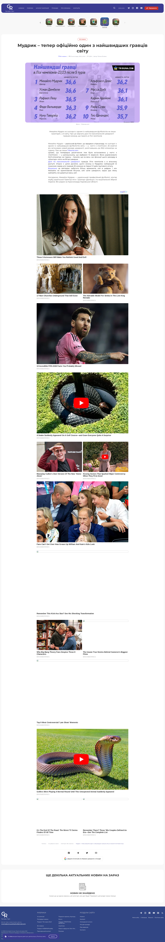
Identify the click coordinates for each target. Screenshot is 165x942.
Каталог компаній (42, 8)
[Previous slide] (40, 22)
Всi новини (82, 39)
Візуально (53, 168)
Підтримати (153, 8)
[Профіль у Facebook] (137, 8)
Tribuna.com (72, 150)
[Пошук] (114, 8)
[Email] (96, 853)
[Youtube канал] (141, 8)
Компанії (82, 919)
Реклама (61, 931)
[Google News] (158, 913)
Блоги (60, 919)
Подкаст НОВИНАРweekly (45, 928)
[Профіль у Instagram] (133, 8)
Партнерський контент (44, 931)
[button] (69, 853)
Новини (21, 8)
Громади (55, 8)
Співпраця (144, 917)
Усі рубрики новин (53, 843)
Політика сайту (159, 917)
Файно (53, 936)
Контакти (76, 8)
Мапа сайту (135, 917)
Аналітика (62, 926)
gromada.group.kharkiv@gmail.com (13, 924)
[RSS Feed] (162, 913)
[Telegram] (78, 853)
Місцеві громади (85, 924)
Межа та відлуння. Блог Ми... (67, 928)
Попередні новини (42, 919)
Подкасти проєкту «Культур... (67, 916)
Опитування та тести (86, 922)
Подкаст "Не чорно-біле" (44, 922)
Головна (44, 843)
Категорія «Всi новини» (67, 843)
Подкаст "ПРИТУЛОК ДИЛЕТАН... (65, 922)
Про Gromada (65, 8)
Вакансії (150, 917)
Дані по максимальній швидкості (64, 162)
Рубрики (30, 8)
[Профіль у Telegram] (128, 8)
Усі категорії (40, 916)
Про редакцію (84, 927)
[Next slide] (124, 22)
